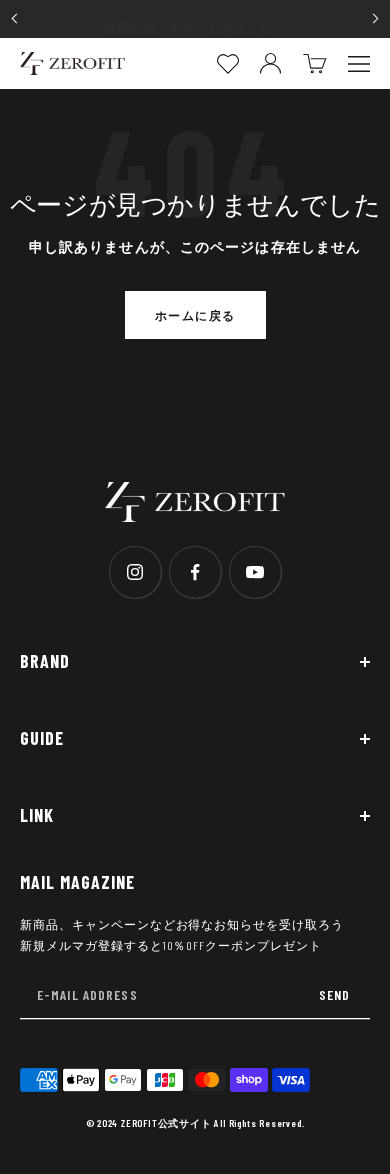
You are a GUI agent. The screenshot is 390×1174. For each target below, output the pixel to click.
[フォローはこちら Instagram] (135, 572)
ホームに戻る (195, 315)
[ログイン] (270, 63)
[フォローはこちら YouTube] (255, 572)
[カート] (315, 63)
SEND (334, 994)
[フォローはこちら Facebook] (195, 572)
